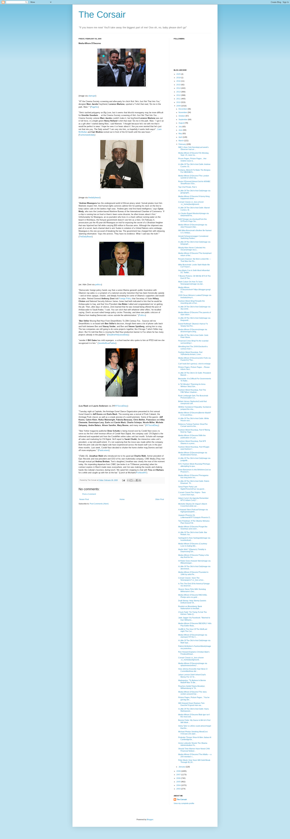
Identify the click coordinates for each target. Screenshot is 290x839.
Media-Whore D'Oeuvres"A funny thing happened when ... (194, 197)
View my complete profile (184, 803)
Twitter (113, 343)
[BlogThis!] (131, 480)
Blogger (150, 819)
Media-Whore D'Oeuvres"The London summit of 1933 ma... (193, 177)
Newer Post (84, 499)
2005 (178, 782)
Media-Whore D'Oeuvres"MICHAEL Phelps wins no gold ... (192, 596)
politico (98, 284)
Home (122, 499)
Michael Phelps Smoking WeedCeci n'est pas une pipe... (193, 733)
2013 (178, 92)
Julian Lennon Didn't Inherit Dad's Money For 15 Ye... (192, 676)
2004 (178, 785)
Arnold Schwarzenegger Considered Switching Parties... (193, 237)
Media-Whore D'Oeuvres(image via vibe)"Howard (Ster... (192, 226)
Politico (142, 315)
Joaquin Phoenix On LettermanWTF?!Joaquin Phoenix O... (194, 516)
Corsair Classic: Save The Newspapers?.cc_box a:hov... (191, 579)
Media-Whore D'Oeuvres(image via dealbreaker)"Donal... (192, 454)
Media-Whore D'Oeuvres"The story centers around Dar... (192, 693)
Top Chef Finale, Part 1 (187, 187)
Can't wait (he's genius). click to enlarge (194, 364)
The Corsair (102, 14)
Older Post (159, 499)
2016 (178, 81)
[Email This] (128, 480)
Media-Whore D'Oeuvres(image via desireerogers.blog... (192, 330)
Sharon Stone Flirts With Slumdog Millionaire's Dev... (192, 590)
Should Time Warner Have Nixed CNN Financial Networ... (194, 750)
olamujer (92, 96)
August (182, 123)
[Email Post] (123, 480)
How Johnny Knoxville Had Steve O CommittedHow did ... (192, 670)
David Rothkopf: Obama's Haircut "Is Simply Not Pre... (193, 325)
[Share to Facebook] (137, 480)
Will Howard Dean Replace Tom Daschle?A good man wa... (191, 704)
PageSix (94, 107)
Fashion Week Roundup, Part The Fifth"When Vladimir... (192, 391)
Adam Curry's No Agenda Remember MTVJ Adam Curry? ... (193, 499)
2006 (178, 778)
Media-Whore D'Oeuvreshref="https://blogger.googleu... (194, 289)
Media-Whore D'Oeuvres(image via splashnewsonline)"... (192, 664)
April (181, 137)
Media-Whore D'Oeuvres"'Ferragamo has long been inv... (193, 476)
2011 (178, 99)
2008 (178, 771)
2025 (178, 74)
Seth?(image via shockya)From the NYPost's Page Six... (192, 220)
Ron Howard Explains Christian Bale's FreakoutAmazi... (193, 653)
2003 (178, 789)
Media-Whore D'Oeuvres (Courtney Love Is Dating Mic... (192, 545)
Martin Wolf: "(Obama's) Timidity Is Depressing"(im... (192, 550)
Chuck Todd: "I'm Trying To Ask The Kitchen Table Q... (192, 613)
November (183, 112)
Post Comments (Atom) (99, 504)
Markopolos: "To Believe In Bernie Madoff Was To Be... (192, 681)
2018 (178, 78)
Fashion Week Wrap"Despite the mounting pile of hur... (191, 302)
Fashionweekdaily (87, 135)
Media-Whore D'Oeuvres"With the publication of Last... (192, 436)
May (180, 133)
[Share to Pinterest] (139, 480)
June (181, 130)
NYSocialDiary (121, 406)
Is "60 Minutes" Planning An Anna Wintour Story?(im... (191, 385)
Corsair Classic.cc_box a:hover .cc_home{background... (191, 203)
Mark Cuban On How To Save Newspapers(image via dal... (191, 283)
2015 (178, 85)
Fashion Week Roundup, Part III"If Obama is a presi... (192, 442)
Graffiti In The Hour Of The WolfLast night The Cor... (192, 630)
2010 (178, 102)
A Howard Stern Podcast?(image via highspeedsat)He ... (193, 511)
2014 (178, 88)
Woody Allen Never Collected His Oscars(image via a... (191, 249)
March (181, 141)
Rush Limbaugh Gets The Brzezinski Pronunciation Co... (193, 397)
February (182, 144)
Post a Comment (89, 494)
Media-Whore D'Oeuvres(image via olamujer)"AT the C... (192, 636)
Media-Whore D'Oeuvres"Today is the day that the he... (193, 556)
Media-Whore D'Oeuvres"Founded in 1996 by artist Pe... (193, 573)
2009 (178, 106)
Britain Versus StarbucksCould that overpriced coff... (192, 402)
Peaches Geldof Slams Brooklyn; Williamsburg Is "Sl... (191, 687)
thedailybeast (94, 197)
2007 (178, 775)
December (183, 109)
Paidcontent (103, 450)
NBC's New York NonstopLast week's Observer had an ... (193, 148)
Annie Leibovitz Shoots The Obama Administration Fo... (192, 744)
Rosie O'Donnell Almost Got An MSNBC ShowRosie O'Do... (194, 182)
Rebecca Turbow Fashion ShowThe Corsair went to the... (193, 425)
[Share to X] (134, 480)
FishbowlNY (141, 473)
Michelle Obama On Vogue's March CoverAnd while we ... (192, 505)
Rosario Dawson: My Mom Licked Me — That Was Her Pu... (194, 260)
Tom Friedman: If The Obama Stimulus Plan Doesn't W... (193, 522)
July (180, 127)
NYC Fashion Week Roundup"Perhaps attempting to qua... (194, 465)
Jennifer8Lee (103, 343)
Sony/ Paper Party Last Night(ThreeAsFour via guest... (191, 488)
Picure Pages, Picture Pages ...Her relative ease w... (192, 160)
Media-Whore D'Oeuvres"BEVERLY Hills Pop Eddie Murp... (194, 624)
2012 (178, 95)
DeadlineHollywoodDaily (118, 335)
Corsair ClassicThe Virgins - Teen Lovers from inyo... (192, 493)
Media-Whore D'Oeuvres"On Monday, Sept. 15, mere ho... (193, 154)
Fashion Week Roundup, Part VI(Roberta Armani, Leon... (190, 353)
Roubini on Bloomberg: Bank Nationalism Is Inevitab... (190, 607)
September (183, 119)
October (182, 116)
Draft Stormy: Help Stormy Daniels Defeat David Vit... (192, 602)
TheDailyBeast (85, 236)
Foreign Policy (125, 298)
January (182, 767)
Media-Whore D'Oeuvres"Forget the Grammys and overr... (192, 528)
